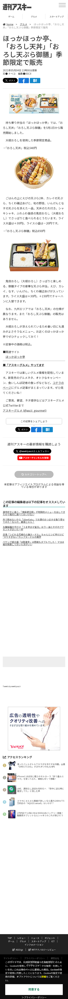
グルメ (14, 16)
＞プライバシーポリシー (34, 997)
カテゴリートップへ (36, 474)
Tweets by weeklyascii (12, 686)
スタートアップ (37, 16)
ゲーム (11, 941)
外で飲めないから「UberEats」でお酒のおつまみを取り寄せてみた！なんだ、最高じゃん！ (34, 520)
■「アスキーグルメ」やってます (23, 365)
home (9, 24)
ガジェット (50, 937)
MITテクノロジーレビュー (44, 949)
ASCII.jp (19, 949)
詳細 (43, 976)
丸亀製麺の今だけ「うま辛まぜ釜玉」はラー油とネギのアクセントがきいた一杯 (33, 528)
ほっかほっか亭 (15, 357)
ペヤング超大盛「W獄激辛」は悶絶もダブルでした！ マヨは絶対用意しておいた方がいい (33, 543)
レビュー (21, 937)
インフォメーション (34, 944)
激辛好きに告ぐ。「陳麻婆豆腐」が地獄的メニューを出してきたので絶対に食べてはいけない (34, 513)
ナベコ (12, 73)
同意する (34, 989)
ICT (53, 941)
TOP (10, 937)
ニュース (35, 937)
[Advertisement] (34, 578)
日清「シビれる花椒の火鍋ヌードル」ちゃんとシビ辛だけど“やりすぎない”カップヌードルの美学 (33, 535)
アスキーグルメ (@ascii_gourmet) (25, 410)
